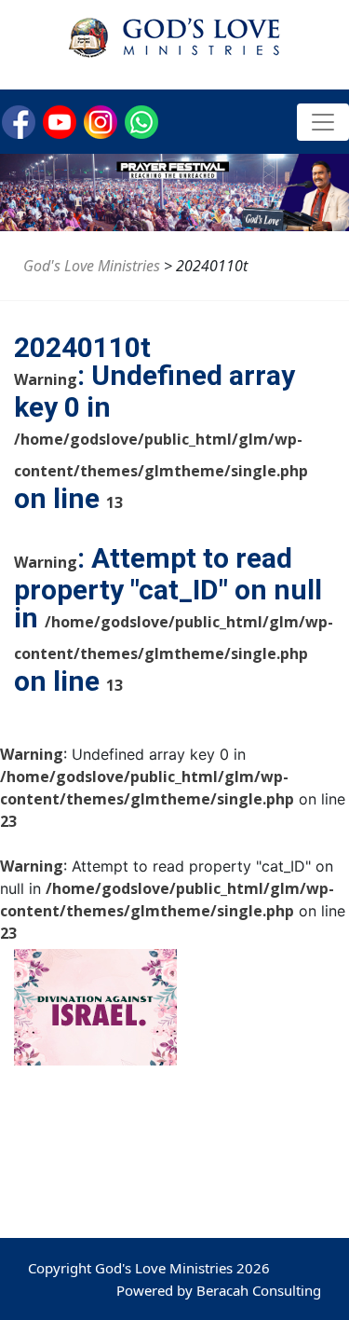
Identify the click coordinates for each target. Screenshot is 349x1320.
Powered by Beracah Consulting (218, 1290)
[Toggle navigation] (323, 122)
